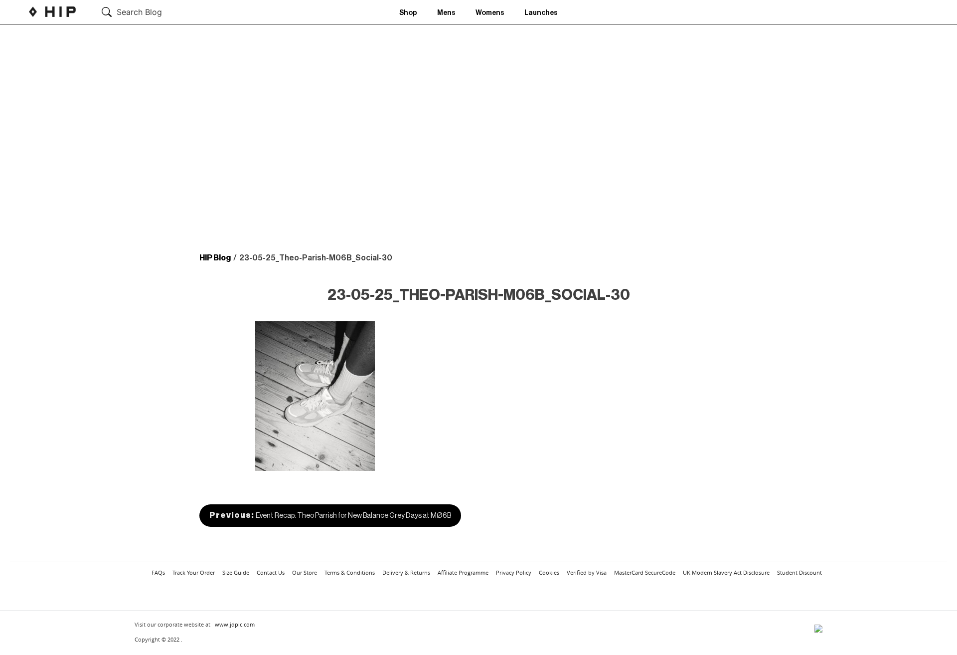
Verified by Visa (587, 572)
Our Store (304, 572)
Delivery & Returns (406, 572)
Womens (490, 12)
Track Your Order (193, 572)
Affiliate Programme (463, 572)
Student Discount (799, 572)
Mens (446, 12)
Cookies (549, 572)
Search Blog (139, 12)
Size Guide (235, 572)
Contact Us (271, 572)
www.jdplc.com (235, 624)
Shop (408, 12)
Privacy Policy (513, 572)
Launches (541, 12)
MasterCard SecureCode (644, 572)
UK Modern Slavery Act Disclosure (726, 572)
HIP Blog (215, 258)
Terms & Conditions (349, 572)
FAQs (158, 572)
